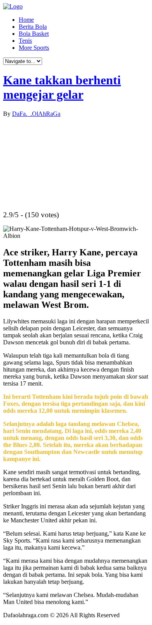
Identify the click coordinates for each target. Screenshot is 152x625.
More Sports (34, 47)
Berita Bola (33, 26)
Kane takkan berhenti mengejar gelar (62, 87)
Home (26, 19)
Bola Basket (34, 33)
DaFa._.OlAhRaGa (36, 113)
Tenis (25, 40)
